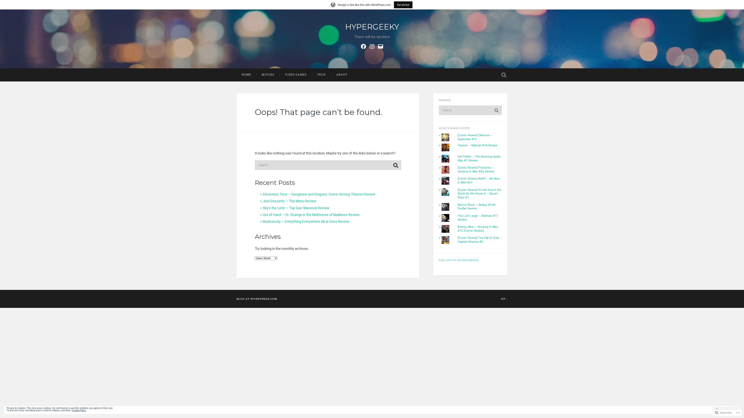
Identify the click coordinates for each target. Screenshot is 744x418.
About (341, 74)
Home (246, 74)
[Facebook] (363, 46)
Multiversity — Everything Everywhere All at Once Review (306, 221)
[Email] (380, 46)
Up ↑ (504, 298)
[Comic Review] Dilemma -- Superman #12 (475, 137)
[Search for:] (328, 165)
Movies (268, 74)
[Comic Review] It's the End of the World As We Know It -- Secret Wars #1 (479, 193)
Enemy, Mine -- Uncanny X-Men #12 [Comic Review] (478, 228)
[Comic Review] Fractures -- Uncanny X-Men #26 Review (476, 169)
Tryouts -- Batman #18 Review (478, 145)
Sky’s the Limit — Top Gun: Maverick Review (296, 208)
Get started (403, 4)
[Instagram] (372, 46)
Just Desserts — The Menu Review (289, 201)
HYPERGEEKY (372, 27)
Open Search (504, 74)
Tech (321, 74)
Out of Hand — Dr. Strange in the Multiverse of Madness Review (311, 215)
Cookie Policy (79, 410)
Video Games (296, 74)
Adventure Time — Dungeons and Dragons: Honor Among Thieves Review (319, 194)
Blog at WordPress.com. (257, 298)
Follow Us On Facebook (459, 260)
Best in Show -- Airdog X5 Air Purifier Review (477, 206)
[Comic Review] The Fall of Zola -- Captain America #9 (480, 239)
